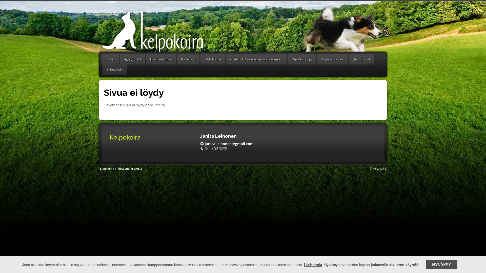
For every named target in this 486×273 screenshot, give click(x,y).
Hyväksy (441, 264)
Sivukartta (107, 168)
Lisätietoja (313, 264)
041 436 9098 (216, 148)
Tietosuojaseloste (129, 168)
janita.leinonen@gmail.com (229, 143)
